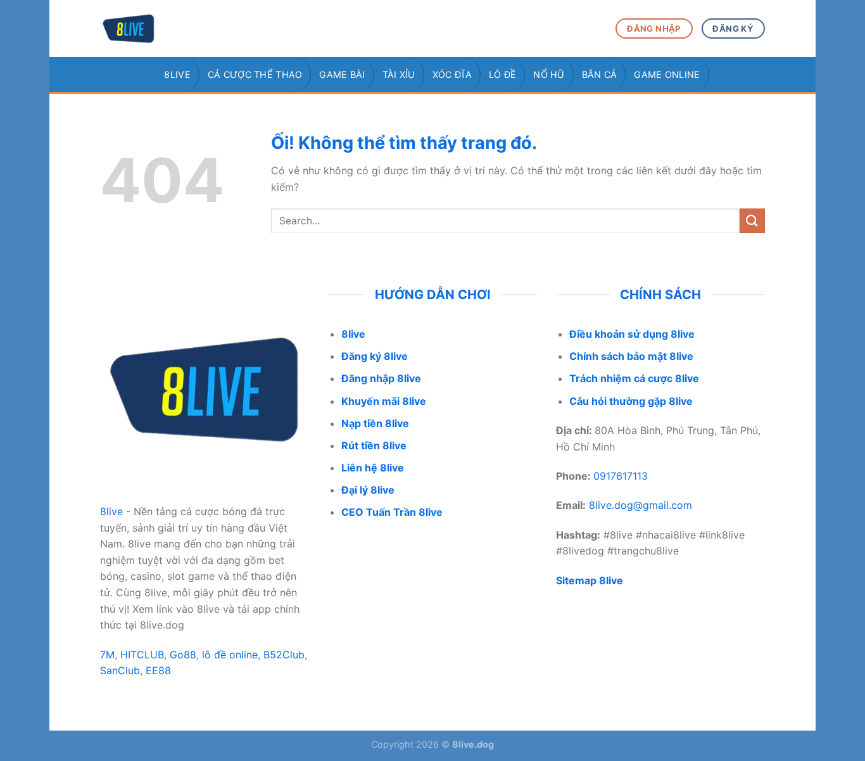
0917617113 (620, 476)
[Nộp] (752, 220)
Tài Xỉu (398, 74)
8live (177, 74)
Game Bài (342, 74)
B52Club (284, 654)
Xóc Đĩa (452, 74)
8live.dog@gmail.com (640, 505)
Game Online (667, 74)
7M (107, 654)
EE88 (158, 670)
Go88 (183, 654)
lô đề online (230, 654)
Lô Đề (502, 74)
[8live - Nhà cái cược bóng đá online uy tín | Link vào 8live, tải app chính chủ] (163, 28)
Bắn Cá (599, 74)
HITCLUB (142, 654)
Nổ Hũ (548, 74)
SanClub (120, 670)
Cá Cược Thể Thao (255, 74)
